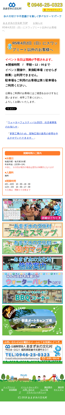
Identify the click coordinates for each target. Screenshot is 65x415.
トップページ (9, 387)
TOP (15, 23)
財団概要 (13, 390)
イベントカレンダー (30, 387)
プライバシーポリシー (36, 392)
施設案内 (48, 387)
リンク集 (44, 390)
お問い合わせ (28, 390)
